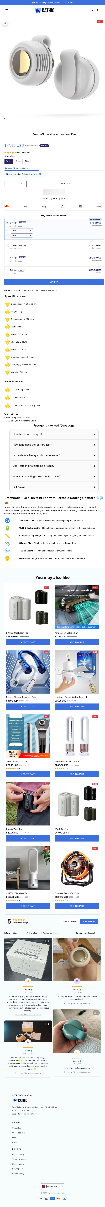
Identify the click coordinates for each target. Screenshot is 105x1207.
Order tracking (18, 1133)
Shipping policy (18, 1164)
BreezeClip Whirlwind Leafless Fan (28, 1015)
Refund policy (18, 1174)
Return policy (17, 1169)
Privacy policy (18, 1154)
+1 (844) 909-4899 (20, 1110)
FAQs (14, 1137)
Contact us (16, 1128)
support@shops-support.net (24, 1114)
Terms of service (19, 1159)
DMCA (15, 1142)
